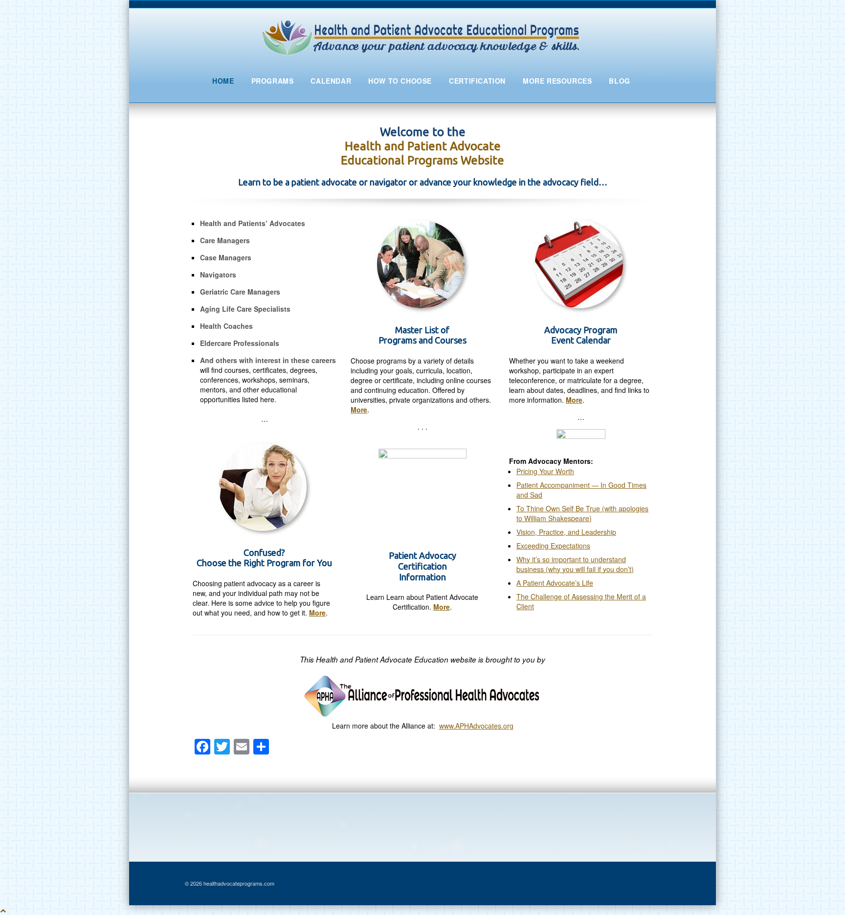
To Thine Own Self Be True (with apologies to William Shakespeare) (582, 513)
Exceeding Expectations (553, 545)
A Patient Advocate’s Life (554, 583)
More (317, 613)
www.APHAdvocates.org (476, 726)
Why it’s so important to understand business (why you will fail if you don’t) (575, 564)
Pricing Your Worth (545, 471)
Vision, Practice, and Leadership (566, 532)
